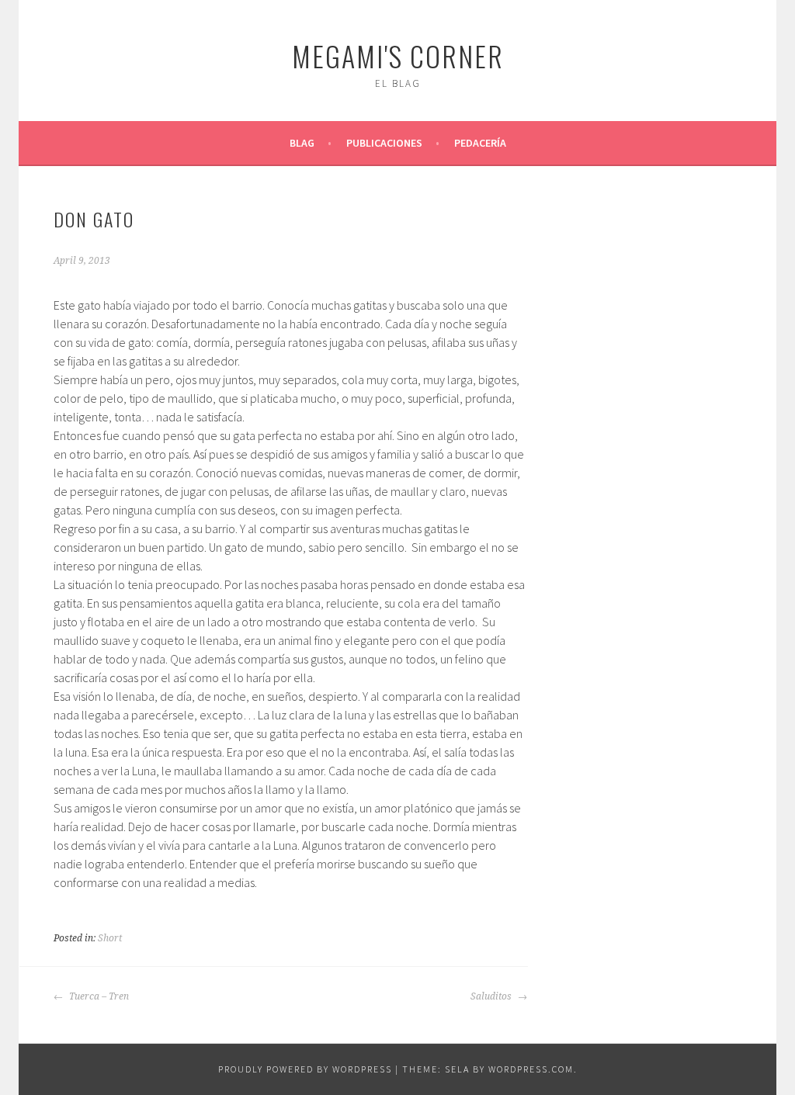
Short (110, 938)
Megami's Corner (398, 55)
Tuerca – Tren (98, 996)
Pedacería (480, 143)
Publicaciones (384, 143)
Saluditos (492, 996)
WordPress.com (531, 1069)
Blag (302, 143)
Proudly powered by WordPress (305, 1069)
